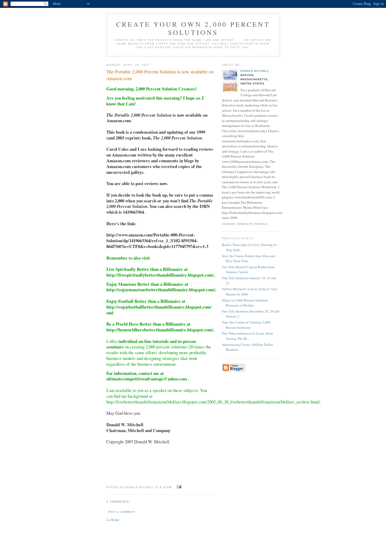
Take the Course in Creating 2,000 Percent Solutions (246, 325)
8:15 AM (165, 487)
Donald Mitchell (255, 70)
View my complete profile (245, 224)
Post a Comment (121, 511)
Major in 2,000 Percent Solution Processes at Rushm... (245, 303)
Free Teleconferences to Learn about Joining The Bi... (247, 336)
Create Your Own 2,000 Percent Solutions (193, 28)
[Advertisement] (237, 407)
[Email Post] (178, 486)
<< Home (112, 519)
